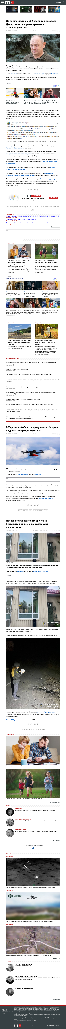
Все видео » (56, 958)
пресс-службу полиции (40, 571)
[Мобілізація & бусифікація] (26, 12)
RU (60, 2)
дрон (30, 510)
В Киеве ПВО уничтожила (14, 720)
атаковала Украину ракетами (46, 712)
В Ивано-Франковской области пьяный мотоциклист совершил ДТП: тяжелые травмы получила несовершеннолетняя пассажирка (32, 417)
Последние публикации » (14, 240)
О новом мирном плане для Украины (17, 369)
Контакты (4, 1009)
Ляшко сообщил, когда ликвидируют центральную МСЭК (21, 219)
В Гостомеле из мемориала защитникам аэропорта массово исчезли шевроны (29, 404)
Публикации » (10, 734)
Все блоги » (56, 840)
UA (57, 2)
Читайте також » (11, 215)
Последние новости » (12, 359)
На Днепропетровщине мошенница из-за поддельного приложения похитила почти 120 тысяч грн (32, 380)
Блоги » (8, 806)
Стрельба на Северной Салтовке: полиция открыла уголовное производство (29, 374)
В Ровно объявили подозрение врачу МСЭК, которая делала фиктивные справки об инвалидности (32, 216)
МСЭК (33, 209)
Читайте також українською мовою (41, 30)
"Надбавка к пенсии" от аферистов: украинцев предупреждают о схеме (27, 387)
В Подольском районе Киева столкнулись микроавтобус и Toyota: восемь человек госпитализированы (31, 363)
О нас (3, 1008)
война (19, 510)
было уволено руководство (49, 179)
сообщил (14, 74)
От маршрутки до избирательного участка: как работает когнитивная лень (35, 810)
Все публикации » (54, 802)
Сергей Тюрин (39, 74)
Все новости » (55, 227)
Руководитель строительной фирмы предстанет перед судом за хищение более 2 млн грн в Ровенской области (32, 410)
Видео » (8, 853)
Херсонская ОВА (22, 474)
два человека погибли (46, 498)
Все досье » (56, 999)
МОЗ (33, 206)
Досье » (8, 961)
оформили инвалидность (24, 144)
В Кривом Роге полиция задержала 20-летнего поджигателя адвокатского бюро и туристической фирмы (31, 393)
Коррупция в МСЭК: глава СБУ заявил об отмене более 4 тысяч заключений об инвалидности (31, 222)
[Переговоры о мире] (40, 12)
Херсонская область (38, 510)
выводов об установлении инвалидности (19, 154)
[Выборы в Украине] (54, 12)
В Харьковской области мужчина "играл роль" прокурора (23, 399)
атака (46, 510)
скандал (28, 206)
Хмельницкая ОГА (39, 206)
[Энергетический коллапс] (12, 12)
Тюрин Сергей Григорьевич (52, 206)
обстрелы (25, 510)
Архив (3, 1013)
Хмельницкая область (19, 206)
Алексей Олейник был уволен (15, 148)
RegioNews (54, 74)
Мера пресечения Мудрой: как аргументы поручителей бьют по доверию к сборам (37, 820)
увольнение (10, 206)
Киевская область (25, 729)
